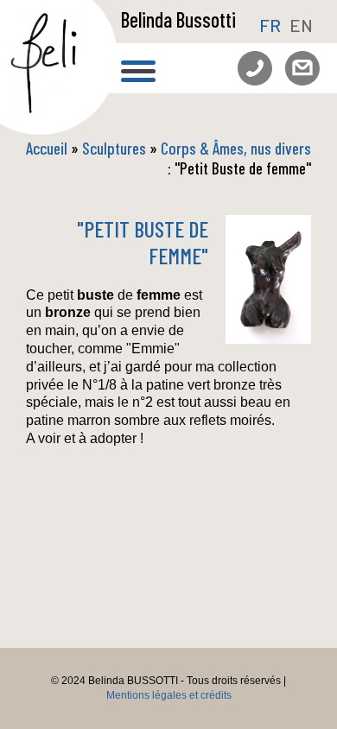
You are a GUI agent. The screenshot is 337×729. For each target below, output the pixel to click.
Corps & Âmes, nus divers (236, 148)
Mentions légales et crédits (169, 695)
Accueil (46, 148)
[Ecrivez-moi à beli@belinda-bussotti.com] (296, 60)
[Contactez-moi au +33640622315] (248, 60)
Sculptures (115, 148)
